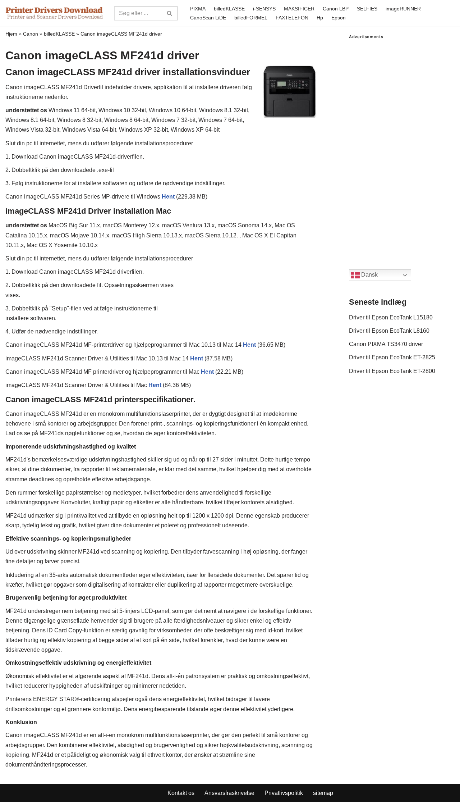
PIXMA (198, 9)
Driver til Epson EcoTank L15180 (391, 317)
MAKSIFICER (299, 9)
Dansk (369, 275)
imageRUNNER (403, 9)
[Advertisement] (402, 147)
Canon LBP (336, 9)
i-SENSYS (264, 9)
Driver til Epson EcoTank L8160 (389, 331)
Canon (30, 34)
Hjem (11, 34)
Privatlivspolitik (283, 793)
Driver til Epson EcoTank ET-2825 (392, 357)
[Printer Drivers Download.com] (54, 13)
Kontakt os (180, 793)
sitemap (323, 793)
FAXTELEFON (292, 18)
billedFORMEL (250, 18)
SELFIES (367, 9)
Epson (338, 18)
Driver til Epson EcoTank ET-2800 (392, 371)
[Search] (170, 13)
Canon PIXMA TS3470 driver (386, 344)
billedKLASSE (229, 9)
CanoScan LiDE (208, 18)
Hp (320, 18)
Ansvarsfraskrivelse (229, 793)
